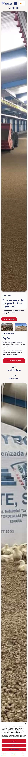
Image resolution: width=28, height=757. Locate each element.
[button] (25, 724)
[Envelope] (13, 8)
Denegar (14, 745)
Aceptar (14, 741)
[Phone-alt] (9, 8)
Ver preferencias (14, 749)
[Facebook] (17, 8)
